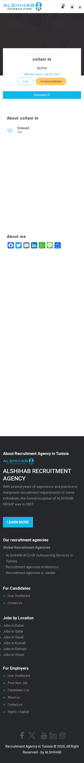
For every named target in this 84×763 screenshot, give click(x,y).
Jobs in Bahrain (15, 649)
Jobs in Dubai (13, 625)
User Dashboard (19, 596)
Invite (26, 81)
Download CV (42, 95)
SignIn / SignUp (18, 712)
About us (14, 697)
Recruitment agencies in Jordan (30, 573)
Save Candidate (52, 81)
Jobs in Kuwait (14, 643)
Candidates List (18, 690)
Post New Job (18, 683)
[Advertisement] (42, 185)
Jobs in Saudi (13, 637)
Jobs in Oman (13, 655)
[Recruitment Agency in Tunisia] (22, 6)
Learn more (18, 522)
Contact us (15, 603)
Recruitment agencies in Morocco (32, 567)
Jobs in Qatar (13, 631)
